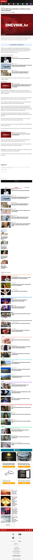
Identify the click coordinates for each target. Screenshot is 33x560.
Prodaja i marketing (16, 548)
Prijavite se (16, 181)
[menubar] (30, 1)
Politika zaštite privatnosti (16, 551)
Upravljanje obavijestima (17, 555)
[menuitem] (30, 1)
